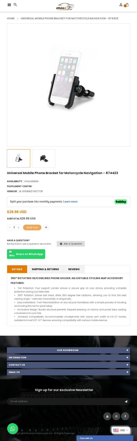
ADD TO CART (106, 429)
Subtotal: (13, 218)
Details (17, 269)
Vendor (12, 191)
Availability (14, 181)
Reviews (74, 269)
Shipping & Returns (45, 269)
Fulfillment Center (19, 186)
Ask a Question (72, 243)
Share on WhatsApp (29, 254)
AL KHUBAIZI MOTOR (31, 191)
